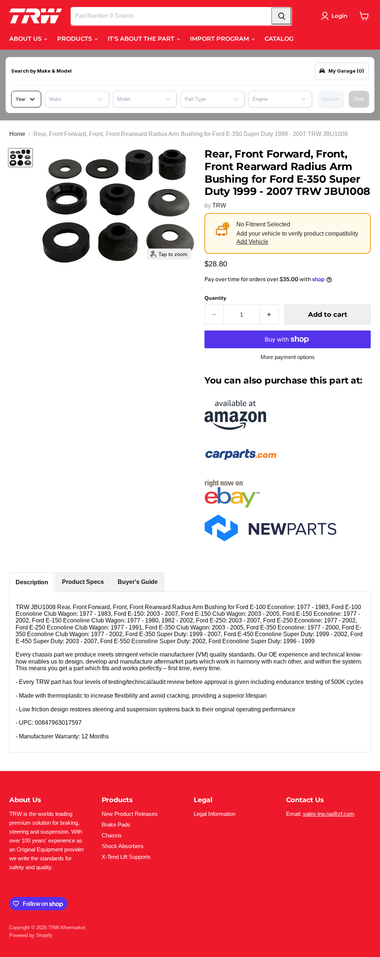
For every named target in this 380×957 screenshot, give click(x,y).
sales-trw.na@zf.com (328, 814)
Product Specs (83, 582)
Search (330, 99)
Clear (358, 99)
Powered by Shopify (30, 935)
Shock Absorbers (123, 846)
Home (17, 134)
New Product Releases (130, 814)
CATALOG (279, 38)
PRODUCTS (75, 38)
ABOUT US (26, 38)
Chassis (112, 835)
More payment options (288, 357)
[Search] (281, 15)
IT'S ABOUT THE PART (142, 38)
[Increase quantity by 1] (269, 315)
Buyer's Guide (138, 582)
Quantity (215, 298)
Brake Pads (116, 824)
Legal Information (214, 814)
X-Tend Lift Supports (126, 857)
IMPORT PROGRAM (220, 38)
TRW (219, 205)
